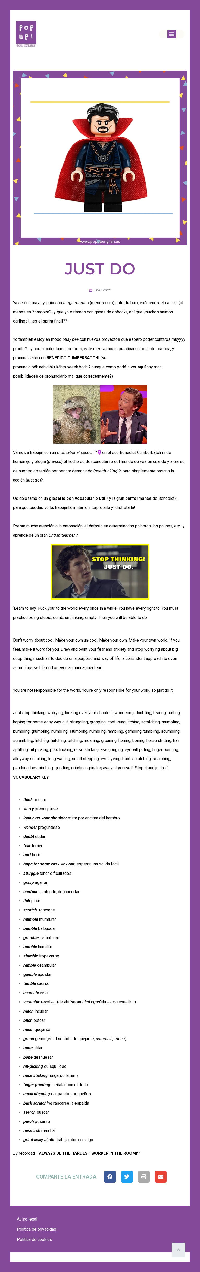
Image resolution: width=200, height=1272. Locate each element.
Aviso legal (27, 1219)
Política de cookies (34, 1239)
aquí (142, 367)
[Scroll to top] (178, 1250)
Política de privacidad (36, 1229)
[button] (171, 34)
